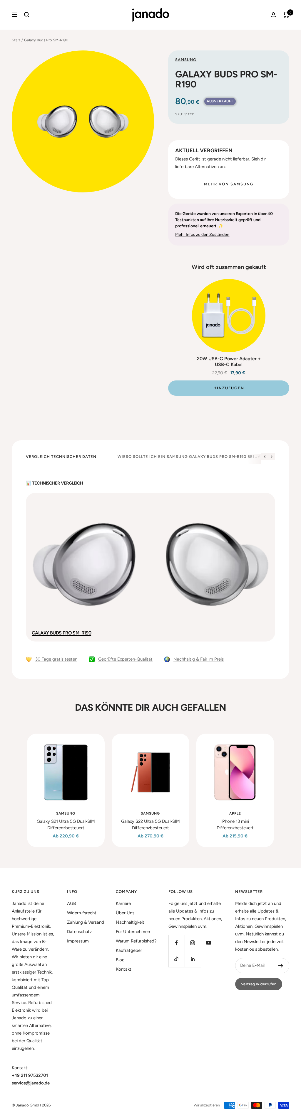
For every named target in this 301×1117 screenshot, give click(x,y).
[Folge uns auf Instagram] (193, 943)
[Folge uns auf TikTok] (176, 959)
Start (16, 40)
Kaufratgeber (129, 950)
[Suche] (26, 14)
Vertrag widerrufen (258, 984)
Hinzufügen (228, 388)
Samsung (185, 59)
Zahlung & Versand (85, 922)
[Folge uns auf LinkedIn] (193, 959)
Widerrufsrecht (81, 912)
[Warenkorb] (286, 15)
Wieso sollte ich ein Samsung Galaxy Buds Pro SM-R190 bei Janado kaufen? (205, 456)
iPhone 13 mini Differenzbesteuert (235, 825)
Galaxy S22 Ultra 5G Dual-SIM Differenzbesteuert (150, 825)
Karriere (123, 903)
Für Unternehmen (133, 931)
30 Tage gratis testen (56, 659)
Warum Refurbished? (136, 941)
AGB (71, 903)
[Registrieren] (280, 966)
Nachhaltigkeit (130, 922)
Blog (120, 959)
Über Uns (125, 912)
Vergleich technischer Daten (61, 456)
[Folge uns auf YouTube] (209, 943)
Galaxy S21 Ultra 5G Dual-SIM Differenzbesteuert (66, 825)
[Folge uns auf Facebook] (176, 943)
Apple (235, 813)
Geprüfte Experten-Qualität (125, 659)
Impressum (78, 941)
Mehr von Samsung (229, 184)
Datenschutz (79, 931)
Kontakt (123, 969)
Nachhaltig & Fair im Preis (198, 659)
